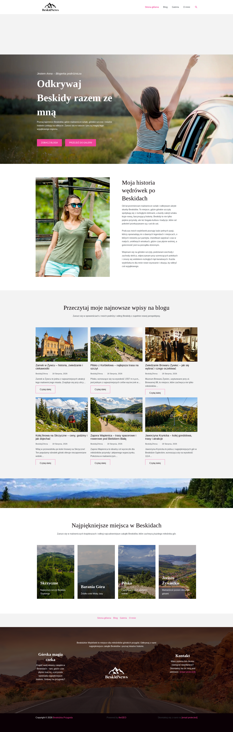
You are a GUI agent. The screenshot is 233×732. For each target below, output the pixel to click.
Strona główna (152, 7)
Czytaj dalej (45, 389)
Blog (165, 7)
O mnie (186, 7)
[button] (196, 7)
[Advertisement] (116, 34)
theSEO (122, 717)
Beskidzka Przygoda (63, 717)
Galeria (175, 7)
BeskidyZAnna (42, 374)
